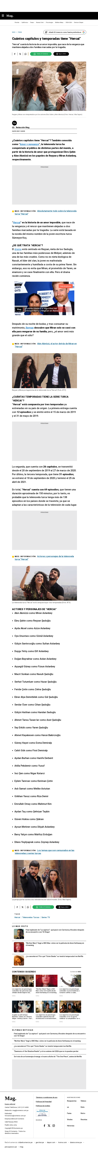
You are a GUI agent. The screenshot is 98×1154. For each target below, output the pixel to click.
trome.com (62, 1142)
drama (18, 249)
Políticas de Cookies (43, 1106)
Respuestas (71, 1101)
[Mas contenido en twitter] (49, 1125)
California (25, 22)
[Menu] (4, 15)
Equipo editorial (10, 1104)
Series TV (45, 917)
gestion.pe (40, 1142)
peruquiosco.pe (11, 1147)
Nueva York (40, 22)
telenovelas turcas (30, 917)
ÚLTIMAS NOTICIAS (22, 1030)
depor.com (51, 1142)
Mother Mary (59, 22)
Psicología (49, 22)
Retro (83, 1113)
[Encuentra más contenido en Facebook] (14, 53)
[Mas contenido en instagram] (53, 1125)
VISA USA (69, 22)
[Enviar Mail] (13, 127)
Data (82, 1107)
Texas (32, 22)
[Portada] (10, 1102)
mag (21, 1147)
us (68, 1107)
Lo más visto (20, 926)
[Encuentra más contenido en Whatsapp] (25, 53)
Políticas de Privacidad (44, 1101)
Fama (69, 1113)
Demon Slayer (78, 22)
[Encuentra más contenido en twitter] (20, 53)
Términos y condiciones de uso (46, 1097)
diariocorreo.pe (76, 1142)
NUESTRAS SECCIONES (73, 1097)
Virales (70, 1119)
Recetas (84, 1119)
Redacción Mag (22, 127)
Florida (17, 22)
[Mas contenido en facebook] (44, 1125)
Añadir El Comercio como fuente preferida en (65, 32)
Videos (83, 1101)
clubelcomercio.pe (25, 1142)
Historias (70, 1126)
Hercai (17, 917)
